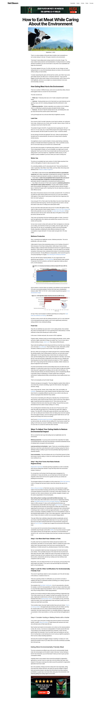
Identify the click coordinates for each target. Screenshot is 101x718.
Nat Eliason (13, 3)
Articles (82, 3)
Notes (87, 3)
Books (78, 3)
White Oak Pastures (65, 481)
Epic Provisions (59, 504)
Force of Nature (38, 523)
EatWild (52, 529)
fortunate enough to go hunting (44, 419)
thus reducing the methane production (56, 254)
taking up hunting (43, 622)
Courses (91, 3)
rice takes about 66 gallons (58, 211)
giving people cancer (46, 598)
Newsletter (72, 3)
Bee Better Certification (46, 585)
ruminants (33, 391)
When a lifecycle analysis (37, 488)
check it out (46, 342)
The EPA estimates (48, 259)
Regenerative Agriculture (37, 466)
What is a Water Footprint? (45, 169)
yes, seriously (42, 346)
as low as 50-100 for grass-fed (62, 209)
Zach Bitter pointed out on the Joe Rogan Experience (47, 501)
